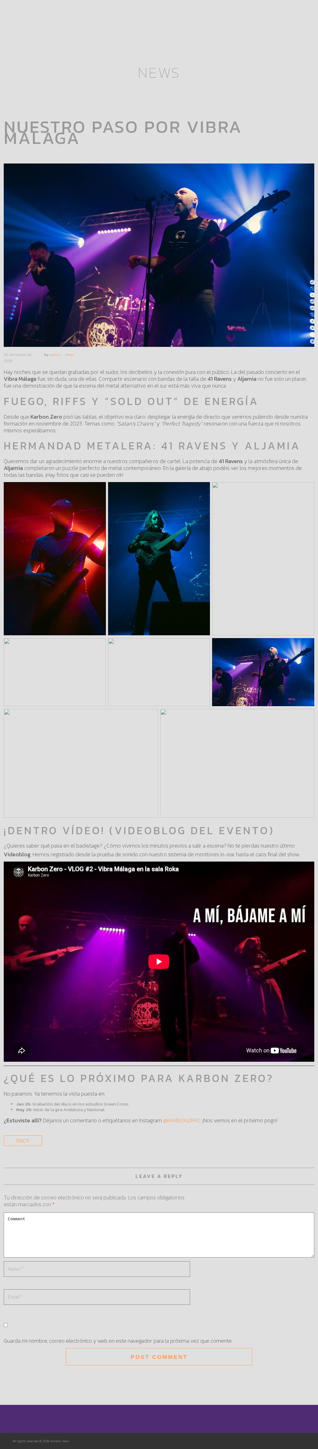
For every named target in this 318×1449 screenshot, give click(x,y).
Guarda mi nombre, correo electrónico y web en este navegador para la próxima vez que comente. (118, 1340)
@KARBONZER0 (181, 1120)
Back (23, 1140)
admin (55, 354)
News (70, 354)
